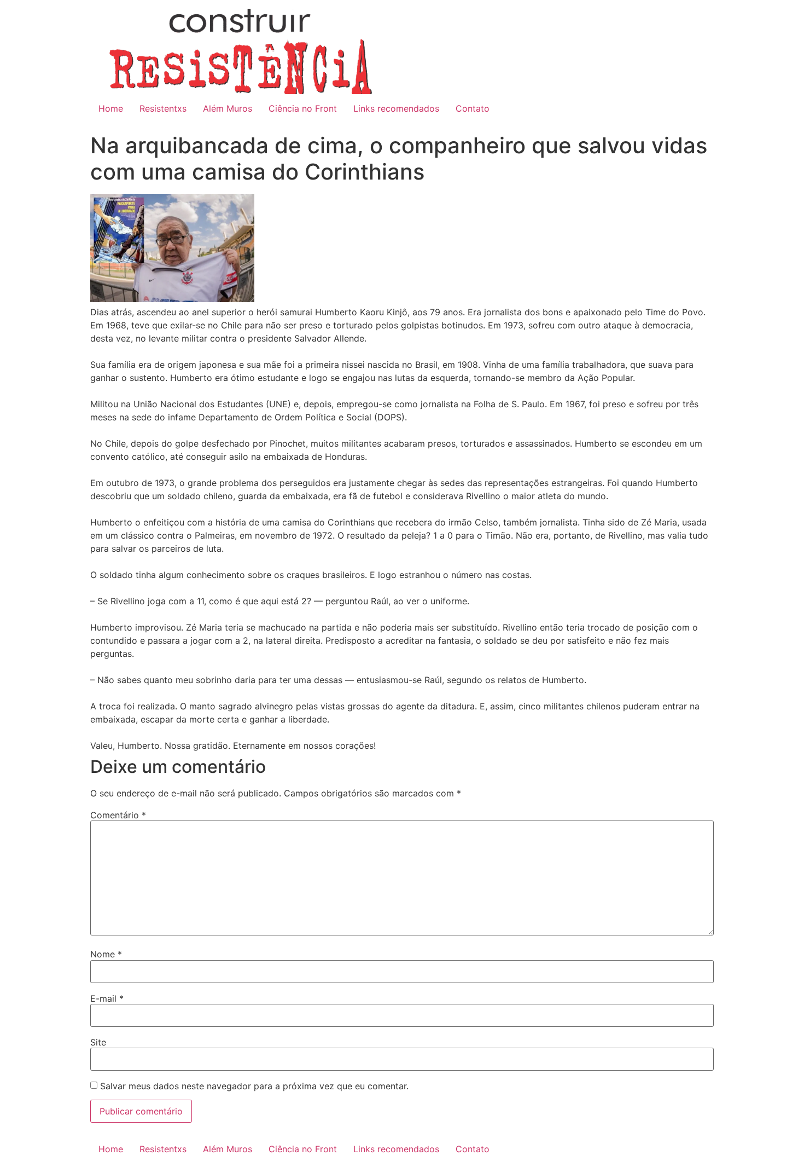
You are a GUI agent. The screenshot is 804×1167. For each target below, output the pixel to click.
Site (98, 1042)
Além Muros (227, 108)
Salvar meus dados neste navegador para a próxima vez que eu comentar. (254, 1086)
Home (110, 108)
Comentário (118, 815)
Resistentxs (163, 108)
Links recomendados (396, 108)
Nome (106, 954)
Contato (473, 108)
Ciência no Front (303, 108)
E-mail (107, 998)
